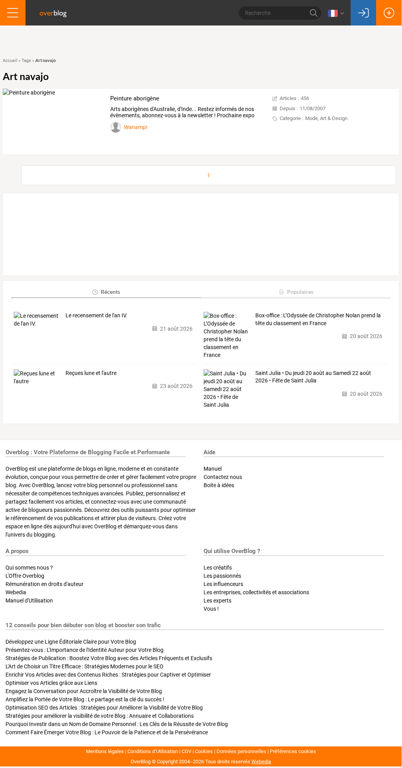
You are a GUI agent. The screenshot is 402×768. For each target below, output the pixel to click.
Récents (110, 291)
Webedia (15, 592)
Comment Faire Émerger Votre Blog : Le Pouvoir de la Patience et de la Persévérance (106, 732)
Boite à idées (219, 485)
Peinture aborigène (134, 98)
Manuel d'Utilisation (29, 600)
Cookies (204, 751)
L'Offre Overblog (24, 576)
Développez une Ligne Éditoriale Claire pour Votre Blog (70, 642)
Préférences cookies (293, 751)
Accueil (10, 60)
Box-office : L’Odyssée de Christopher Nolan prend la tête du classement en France (318, 319)
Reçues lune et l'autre (90, 373)
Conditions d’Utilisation (152, 751)
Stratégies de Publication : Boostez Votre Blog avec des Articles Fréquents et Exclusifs (108, 658)
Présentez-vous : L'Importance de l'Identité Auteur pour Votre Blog (84, 650)
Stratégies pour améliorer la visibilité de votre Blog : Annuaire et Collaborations (99, 716)
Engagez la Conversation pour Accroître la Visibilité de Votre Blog (83, 691)
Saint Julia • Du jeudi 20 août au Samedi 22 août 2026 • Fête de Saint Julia (313, 377)
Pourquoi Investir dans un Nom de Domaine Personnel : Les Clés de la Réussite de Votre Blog (116, 724)
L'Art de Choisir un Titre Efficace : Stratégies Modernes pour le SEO (84, 666)
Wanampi (135, 127)
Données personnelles (241, 751)
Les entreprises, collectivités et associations (256, 592)
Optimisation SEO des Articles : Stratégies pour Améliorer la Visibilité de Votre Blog (104, 707)
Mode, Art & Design (326, 118)
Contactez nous (223, 477)
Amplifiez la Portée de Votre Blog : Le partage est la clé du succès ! (84, 699)
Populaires (300, 291)
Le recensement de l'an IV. (96, 315)
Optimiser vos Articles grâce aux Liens (51, 683)
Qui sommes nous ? (29, 567)
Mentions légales (105, 751)
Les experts (217, 600)
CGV (186, 751)
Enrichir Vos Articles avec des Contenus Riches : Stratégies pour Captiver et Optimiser (108, 675)
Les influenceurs (223, 584)
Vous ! (211, 609)
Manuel (213, 469)
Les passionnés (222, 576)
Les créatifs (218, 567)
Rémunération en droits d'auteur (44, 584)
